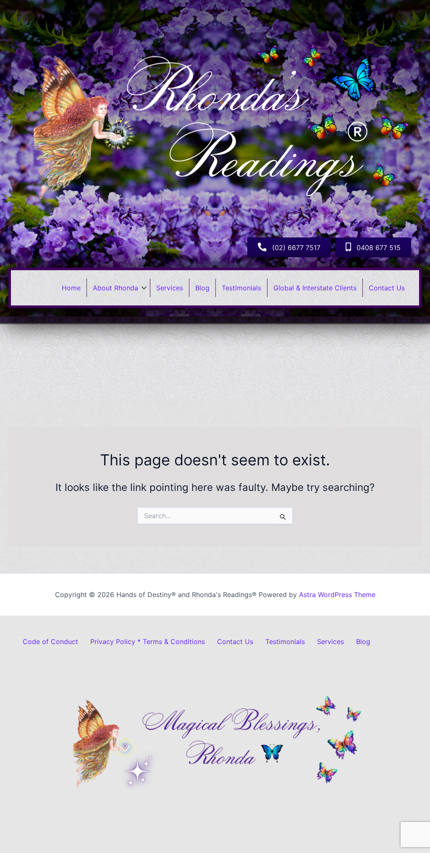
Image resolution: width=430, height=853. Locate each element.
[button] (144, 288)
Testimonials (241, 288)
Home (71, 288)
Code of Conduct (50, 641)
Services (169, 288)
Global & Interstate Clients (315, 288)
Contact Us (387, 288)
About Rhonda (115, 288)
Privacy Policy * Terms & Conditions (147, 641)
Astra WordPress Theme (337, 594)
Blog (202, 288)
